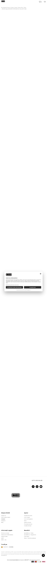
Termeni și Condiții (5, 533)
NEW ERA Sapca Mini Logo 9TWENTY (23, 465)
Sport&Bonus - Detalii (28, 533)
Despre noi (3, 515)
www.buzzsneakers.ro (15, 560)
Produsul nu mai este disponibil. (33, 36)
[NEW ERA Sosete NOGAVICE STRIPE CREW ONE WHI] (23, 88)
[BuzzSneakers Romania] (3, 1)
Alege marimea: (27, 27)
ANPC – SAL (3, 539)
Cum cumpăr (27, 517)
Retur (25, 520)
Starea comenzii (27, 522)
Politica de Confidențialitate (7, 534)
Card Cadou (26, 536)
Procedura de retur (28, 524)
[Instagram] (37, 486)
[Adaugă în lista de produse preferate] (43, 108)
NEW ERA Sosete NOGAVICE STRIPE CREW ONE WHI (23, 110)
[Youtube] (41, 486)
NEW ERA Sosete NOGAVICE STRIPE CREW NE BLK (23, 160)
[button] (26, 42)
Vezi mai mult (23, 8)
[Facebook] (33, 486)
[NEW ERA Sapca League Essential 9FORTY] (23, 293)
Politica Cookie (4, 536)
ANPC (2, 538)
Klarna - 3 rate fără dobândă (30, 538)
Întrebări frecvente (28, 515)
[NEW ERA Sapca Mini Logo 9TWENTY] (23, 444)
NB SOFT (27, 560)
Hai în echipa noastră (5, 517)
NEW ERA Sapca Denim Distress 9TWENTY (23, 214)
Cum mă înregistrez (28, 519)
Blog (2, 522)
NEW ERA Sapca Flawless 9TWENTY (23, 415)
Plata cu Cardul (23, 4)
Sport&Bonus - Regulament (30, 534)
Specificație (28, 47)
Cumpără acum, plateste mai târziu (23, 6)
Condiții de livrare (27, 525)
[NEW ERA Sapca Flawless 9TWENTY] (23, 394)
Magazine (3, 520)
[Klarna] (43, 561)
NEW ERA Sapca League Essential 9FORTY (23, 315)
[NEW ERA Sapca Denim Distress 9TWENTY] (23, 193)
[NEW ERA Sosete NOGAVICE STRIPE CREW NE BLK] (23, 138)
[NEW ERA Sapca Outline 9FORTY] (23, 243)
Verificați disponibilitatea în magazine (32, 51)
